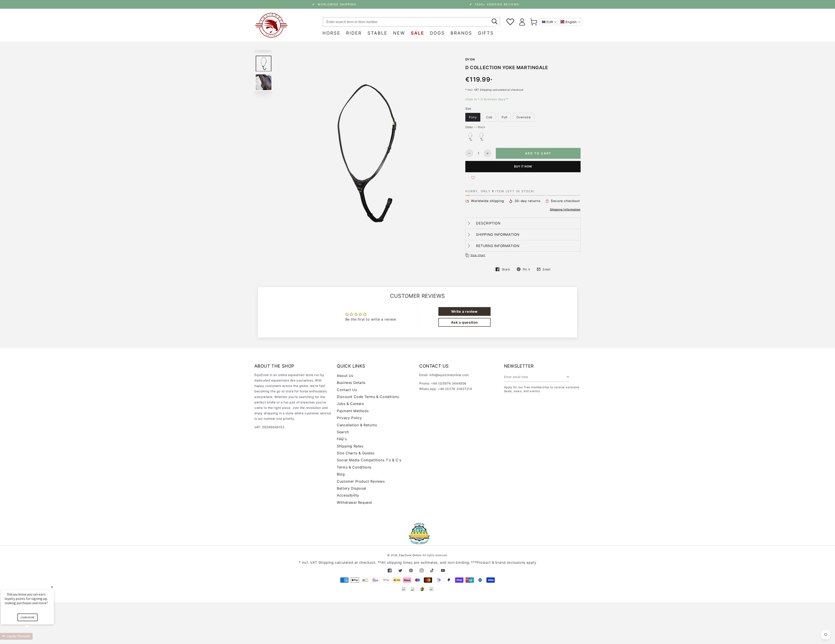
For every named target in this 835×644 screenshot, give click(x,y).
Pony (473, 117)
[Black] (470, 137)
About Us (345, 375)
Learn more (27, 617)
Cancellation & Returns (357, 425)
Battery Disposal (351, 488)
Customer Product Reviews (361, 481)
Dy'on (470, 59)
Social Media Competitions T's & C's (369, 460)
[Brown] (481, 137)
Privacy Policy (349, 418)
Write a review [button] (464, 311)
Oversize (523, 117)
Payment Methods (353, 411)
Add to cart (538, 153)
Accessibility (348, 495)
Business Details (351, 382)
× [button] (52, 587)
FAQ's (342, 439)
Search (343, 432)
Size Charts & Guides (355, 453)
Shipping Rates (350, 446)
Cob (489, 117)
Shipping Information (565, 209)
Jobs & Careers (350, 403)
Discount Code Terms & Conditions (368, 397)
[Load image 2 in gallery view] (263, 82)
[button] (570, 22)
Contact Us (347, 390)
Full (504, 117)
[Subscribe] (567, 377)
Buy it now (523, 166)
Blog (341, 474)
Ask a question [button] (464, 322)
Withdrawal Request (354, 502)
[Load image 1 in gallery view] (263, 64)
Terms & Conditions (354, 467)
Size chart (478, 255)
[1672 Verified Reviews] (417, 541)
